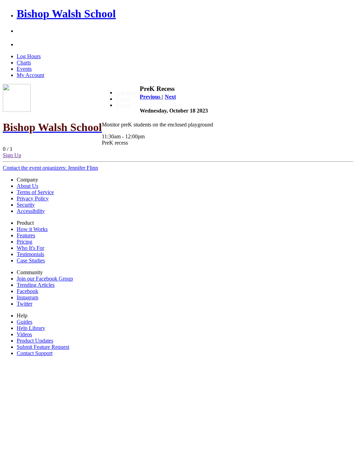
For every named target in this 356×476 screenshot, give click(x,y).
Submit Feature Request (43, 347)
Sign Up (12, 155)
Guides (24, 322)
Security (26, 205)
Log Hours (29, 56)
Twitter (24, 304)
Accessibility (31, 211)
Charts (24, 63)
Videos (24, 334)
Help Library (31, 328)
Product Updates (35, 341)
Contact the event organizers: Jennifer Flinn (50, 168)
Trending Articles (36, 285)
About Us (27, 186)
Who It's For (30, 248)
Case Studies (31, 260)
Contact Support (34, 353)
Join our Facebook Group (45, 279)
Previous (151, 97)
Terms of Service (35, 192)
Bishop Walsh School (66, 13)
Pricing (24, 242)
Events (24, 69)
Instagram (27, 297)
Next (170, 97)
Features (26, 235)
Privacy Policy (33, 198)
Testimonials (30, 254)
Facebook (27, 291)
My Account (30, 75)
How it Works (32, 229)
